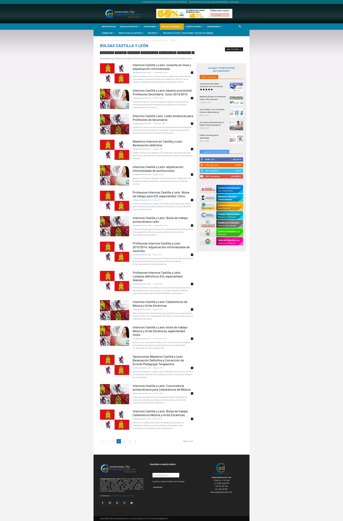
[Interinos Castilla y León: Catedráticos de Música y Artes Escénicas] (114, 310)
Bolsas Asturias (133, 53)
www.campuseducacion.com (221, 492)
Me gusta (237, 159)
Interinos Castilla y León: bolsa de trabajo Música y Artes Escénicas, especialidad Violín (160, 331)
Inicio (102, 40)
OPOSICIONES (150, 26)
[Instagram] (110, 503)
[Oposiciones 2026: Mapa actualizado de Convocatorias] (236, 87)
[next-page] (135, 441)
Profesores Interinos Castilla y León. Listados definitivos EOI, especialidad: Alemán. (158, 276)
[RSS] (117, 503)
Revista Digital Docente (130, 33)
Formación (107, 33)
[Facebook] (102, 503)
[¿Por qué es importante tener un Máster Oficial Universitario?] (236, 125)
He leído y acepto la (168, 481)
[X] (124, 503)
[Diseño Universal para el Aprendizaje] (236, 138)
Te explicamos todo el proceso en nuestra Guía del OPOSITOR (164, 2)
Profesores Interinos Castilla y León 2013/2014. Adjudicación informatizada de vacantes (161, 247)
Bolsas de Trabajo (171, 26)
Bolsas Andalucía (107, 53)
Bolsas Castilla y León (160, 40)
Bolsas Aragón (121, 53)
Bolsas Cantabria (184, 53)
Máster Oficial (109, 26)
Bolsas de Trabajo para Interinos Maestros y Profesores (128, 40)
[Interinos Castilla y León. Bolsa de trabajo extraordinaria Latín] (114, 226)
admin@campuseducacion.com (122, 496)
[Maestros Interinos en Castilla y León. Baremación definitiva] (114, 150)
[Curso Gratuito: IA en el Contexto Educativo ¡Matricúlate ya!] (236, 113)
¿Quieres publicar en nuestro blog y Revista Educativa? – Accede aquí (214, 2)
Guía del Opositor (129, 26)
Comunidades (213, 26)
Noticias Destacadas (209, 77)
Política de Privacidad (176, 481)
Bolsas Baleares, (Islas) (149, 53)
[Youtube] (131, 503)
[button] (240, 26)
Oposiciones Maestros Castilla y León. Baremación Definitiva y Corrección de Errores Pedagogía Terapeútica (158, 360)
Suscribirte (236, 176)
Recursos (152, 33)
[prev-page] (102, 441)
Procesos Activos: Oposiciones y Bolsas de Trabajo (188, 33)
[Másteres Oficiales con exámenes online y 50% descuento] (236, 100)
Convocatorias (193, 26)
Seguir (238, 165)
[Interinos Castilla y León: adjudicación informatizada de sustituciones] (114, 175)
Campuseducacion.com (142, 72)
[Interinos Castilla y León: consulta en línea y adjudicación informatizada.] (114, 73)
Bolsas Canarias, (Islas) (167, 53)
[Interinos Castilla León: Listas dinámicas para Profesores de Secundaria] (114, 124)
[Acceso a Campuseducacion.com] (221, 474)
